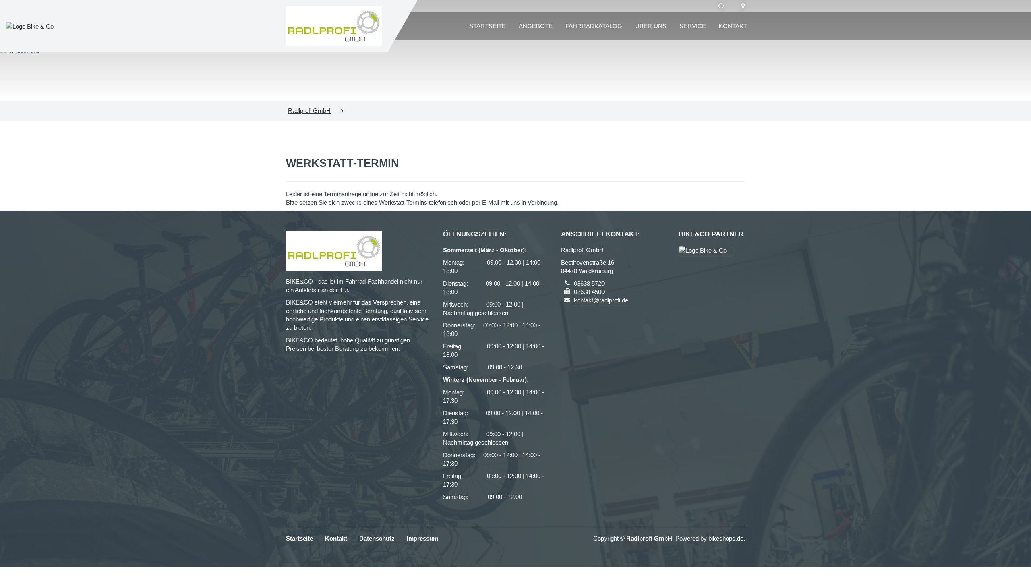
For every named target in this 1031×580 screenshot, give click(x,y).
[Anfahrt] (743, 6)
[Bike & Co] (706, 250)
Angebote (536, 26)
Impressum (422, 538)
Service (692, 26)
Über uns (651, 26)
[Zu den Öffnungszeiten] (721, 6)
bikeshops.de (725, 538)
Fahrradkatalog (593, 26)
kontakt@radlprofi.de (601, 300)
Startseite (487, 26)
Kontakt (733, 26)
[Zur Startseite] (334, 26)
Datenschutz (377, 538)
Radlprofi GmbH (309, 110)
